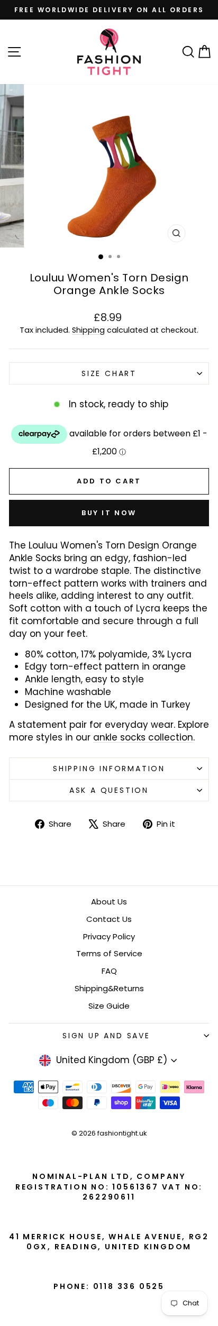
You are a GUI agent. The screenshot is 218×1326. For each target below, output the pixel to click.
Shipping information (109, 768)
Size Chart (109, 373)
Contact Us (109, 919)
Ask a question (109, 790)
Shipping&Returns (109, 988)
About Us (109, 901)
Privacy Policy (109, 936)
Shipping (88, 330)
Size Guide (109, 1005)
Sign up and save (106, 1035)
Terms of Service (109, 953)
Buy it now (109, 513)
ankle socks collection (143, 737)
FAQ (109, 970)
